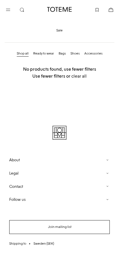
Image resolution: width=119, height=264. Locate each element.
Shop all (23, 53)
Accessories (93, 53)
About (14, 160)
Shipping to (31, 243)
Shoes (75, 53)
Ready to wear (43, 53)
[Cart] (106, 9)
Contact (16, 186)
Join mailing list (59, 227)
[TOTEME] (59, 9)
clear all (79, 76)
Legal (13, 173)
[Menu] (13, 9)
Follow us (17, 199)
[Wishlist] (92, 9)
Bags (62, 53)
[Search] (27, 9)
